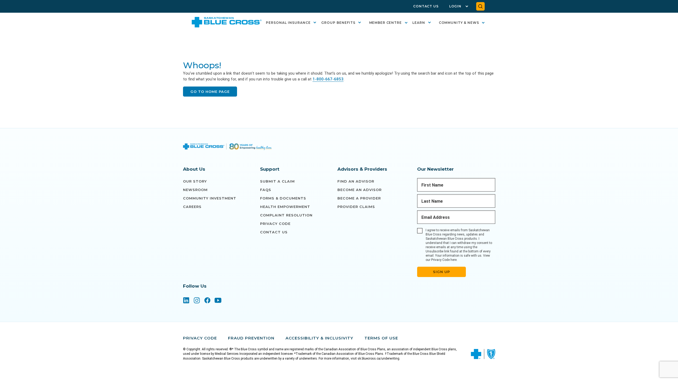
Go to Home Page (210, 91)
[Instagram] (196, 301)
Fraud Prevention (251, 338)
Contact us (274, 232)
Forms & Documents (283, 198)
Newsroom (195, 190)
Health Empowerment (285, 207)
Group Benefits (338, 23)
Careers (192, 207)
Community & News (459, 23)
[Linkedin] (186, 301)
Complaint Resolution (286, 215)
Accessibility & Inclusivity (319, 338)
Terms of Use (381, 338)
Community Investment (209, 198)
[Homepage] (227, 147)
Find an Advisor (355, 181)
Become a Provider (359, 198)
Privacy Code (275, 223)
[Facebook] (207, 301)
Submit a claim (277, 181)
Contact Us (426, 6)
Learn (418, 23)
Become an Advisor (359, 190)
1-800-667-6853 (328, 79)
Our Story (195, 181)
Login (455, 6)
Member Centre (385, 23)
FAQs (265, 190)
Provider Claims (356, 207)
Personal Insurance (288, 23)
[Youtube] (218, 301)
